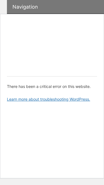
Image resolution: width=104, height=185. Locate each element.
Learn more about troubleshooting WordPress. (48, 99)
